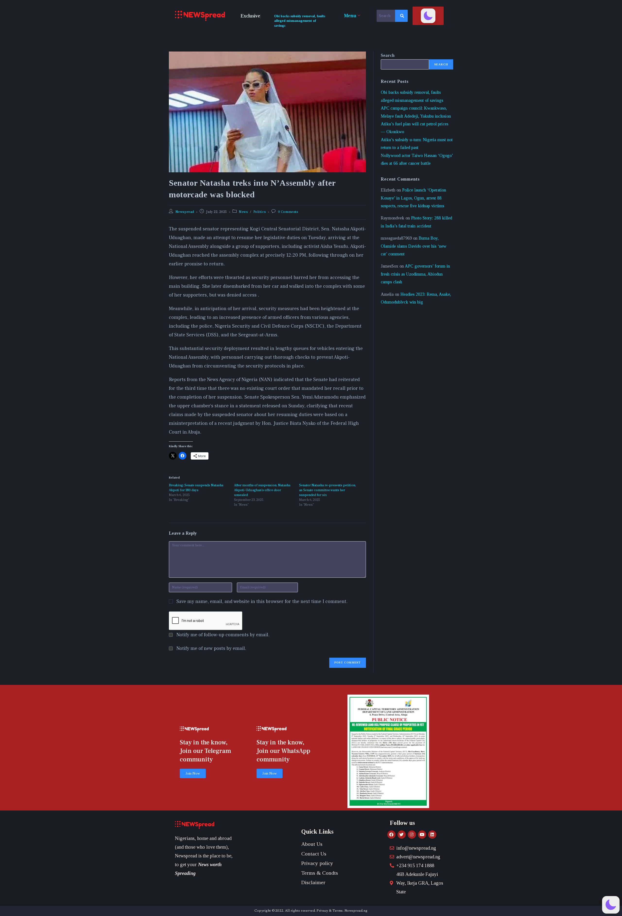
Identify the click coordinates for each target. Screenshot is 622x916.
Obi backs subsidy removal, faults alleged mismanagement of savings (299, 20)
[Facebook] (391, 834)
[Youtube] (422, 834)
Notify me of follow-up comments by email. (223, 635)
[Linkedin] (432, 834)
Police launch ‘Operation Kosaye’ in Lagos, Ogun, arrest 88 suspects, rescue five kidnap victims (413, 198)
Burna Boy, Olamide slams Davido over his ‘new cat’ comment (413, 246)
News (243, 212)
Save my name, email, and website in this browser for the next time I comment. (262, 601)
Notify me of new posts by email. (211, 648)
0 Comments (288, 212)
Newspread (184, 212)
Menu (350, 16)
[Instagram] (412, 834)
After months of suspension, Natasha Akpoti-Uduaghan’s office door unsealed (262, 490)
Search (388, 55)
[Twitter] (401, 834)
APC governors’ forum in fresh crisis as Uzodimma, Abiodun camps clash (415, 274)
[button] (428, 16)
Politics (259, 212)
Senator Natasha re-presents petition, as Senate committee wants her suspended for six (327, 490)
